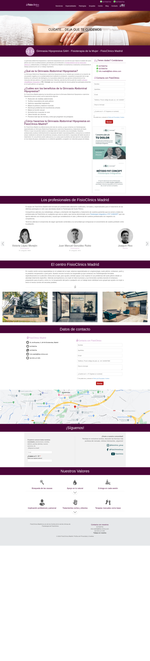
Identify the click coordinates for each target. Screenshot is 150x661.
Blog (107, 6)
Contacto (114, 6)
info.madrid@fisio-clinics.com (110, 71)
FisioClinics (119, 454)
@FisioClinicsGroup (116, 449)
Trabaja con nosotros (99, 533)
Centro (100, 6)
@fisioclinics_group (116, 445)
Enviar (109, 122)
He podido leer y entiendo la (109, 117)
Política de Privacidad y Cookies (116, 117)
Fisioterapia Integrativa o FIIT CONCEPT (104, 214)
